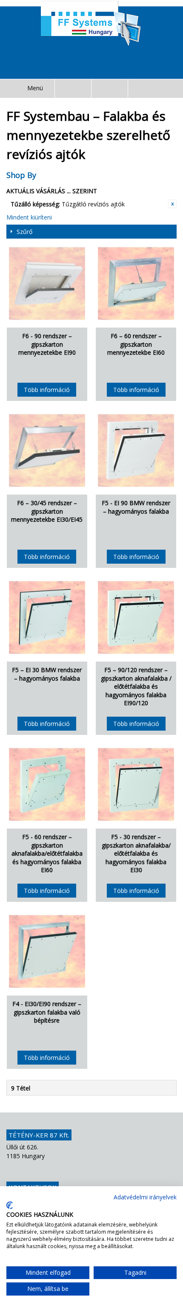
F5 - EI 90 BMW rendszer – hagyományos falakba (136, 507)
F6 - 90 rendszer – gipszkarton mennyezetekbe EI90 (47, 344)
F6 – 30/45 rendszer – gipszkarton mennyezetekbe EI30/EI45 (47, 511)
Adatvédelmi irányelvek (145, 1197)
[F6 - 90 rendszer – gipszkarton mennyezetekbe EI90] (47, 283)
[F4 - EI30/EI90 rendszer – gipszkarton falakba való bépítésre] (47, 951)
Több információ (47, 390)
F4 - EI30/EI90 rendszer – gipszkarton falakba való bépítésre (46, 1012)
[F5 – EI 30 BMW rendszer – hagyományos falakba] (47, 617)
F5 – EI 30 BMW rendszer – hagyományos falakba (47, 674)
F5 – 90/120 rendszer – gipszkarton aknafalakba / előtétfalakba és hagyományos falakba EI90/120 (136, 686)
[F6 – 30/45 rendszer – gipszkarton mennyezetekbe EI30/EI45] (47, 450)
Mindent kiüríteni (29, 217)
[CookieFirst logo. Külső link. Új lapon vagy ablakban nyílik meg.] (9, 1205)
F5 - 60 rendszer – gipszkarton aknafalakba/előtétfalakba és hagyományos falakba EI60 (47, 853)
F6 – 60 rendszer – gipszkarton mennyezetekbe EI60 (136, 344)
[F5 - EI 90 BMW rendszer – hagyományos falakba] (136, 450)
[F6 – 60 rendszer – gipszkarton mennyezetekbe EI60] (136, 283)
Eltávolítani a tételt (172, 204)
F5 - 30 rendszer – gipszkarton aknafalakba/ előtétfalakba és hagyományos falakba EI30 (136, 853)
